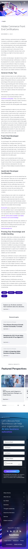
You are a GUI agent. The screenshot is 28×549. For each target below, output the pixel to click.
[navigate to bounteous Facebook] (17, 531)
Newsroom (16, 540)
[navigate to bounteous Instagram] (14, 531)
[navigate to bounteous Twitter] (8, 531)
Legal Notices (7, 540)
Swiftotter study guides (7, 98)
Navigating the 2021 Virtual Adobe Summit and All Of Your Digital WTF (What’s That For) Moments (13, 337)
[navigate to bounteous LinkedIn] (11, 531)
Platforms (11, 292)
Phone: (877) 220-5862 (13, 528)
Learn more (5, 309)
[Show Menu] (24, 2)
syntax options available (12, 215)
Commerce (19, 292)
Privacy (22, 540)
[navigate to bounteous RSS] (20, 531)
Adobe (4, 292)
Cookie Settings (18, 544)
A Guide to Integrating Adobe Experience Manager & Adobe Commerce (11, 353)
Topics (4, 296)
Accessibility (9, 544)
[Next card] (24, 405)
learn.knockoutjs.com (6, 228)
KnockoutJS (4, 208)
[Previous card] (18, 405)
